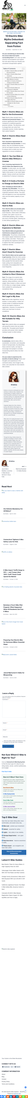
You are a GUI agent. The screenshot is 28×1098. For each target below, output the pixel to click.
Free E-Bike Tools (8, 800)
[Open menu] (25, 5)
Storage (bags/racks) (9, 835)
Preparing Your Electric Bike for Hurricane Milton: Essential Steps (13, 642)
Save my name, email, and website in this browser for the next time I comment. (14, 741)
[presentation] (14, 498)
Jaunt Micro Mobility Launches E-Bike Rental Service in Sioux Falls (7, 471)
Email (5, 730)
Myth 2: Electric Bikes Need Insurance (14, 75)
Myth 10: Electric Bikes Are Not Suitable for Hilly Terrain (15, 102)
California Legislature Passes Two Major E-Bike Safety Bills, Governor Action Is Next (13, 887)
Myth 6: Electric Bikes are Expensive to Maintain (13, 88)
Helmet (5, 829)
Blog (3, 1076)
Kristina (9, 49)
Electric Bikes (17, 33)
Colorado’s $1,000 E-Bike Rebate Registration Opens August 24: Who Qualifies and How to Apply (12, 895)
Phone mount (7, 845)
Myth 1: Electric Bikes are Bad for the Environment (15, 71)
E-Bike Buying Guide (9, 794)
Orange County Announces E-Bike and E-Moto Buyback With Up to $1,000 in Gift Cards (14, 879)
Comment (5, 699)
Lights (5, 832)
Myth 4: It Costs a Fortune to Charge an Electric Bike (14, 81)
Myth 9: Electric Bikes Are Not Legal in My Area (14, 98)
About (3, 1074)
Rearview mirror (8, 840)
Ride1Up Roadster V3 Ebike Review (21, 469)
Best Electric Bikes (8, 787)
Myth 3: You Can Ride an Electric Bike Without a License (15, 78)
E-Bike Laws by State (9, 806)
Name (5, 723)
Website (5, 737)
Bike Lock (6, 826)
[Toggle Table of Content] (22, 69)
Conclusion (7, 105)
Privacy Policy (6, 1081)
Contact (4, 1079)
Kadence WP (17, 1093)
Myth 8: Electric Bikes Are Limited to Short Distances (15, 95)
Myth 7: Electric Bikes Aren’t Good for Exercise (15, 92)
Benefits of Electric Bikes (10, 31)
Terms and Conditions (8, 1084)
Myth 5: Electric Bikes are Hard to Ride (15, 85)
